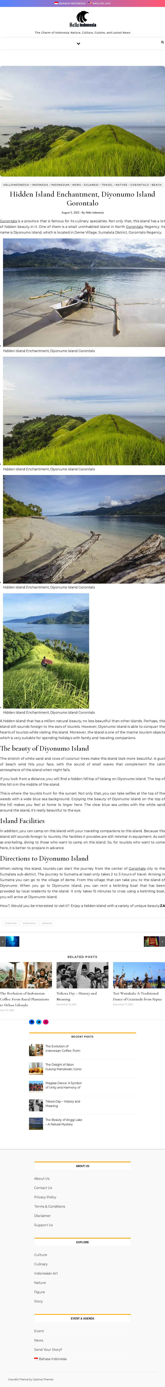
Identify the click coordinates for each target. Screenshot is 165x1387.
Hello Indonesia (95, 212)
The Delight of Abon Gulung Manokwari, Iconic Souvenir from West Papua (63, 1067)
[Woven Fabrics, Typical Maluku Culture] (156, 941)
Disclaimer (42, 1216)
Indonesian (60, 184)
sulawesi (47, 923)
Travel (107, 184)
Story (38, 1301)
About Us (41, 1179)
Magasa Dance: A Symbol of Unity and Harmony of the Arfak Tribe (63, 1085)
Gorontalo (139, 184)
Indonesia (40, 184)
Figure (39, 1292)
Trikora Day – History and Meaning (62, 1104)
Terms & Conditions (49, 1206)
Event (39, 1331)
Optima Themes (43, 1379)
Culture (40, 1255)
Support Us (43, 1225)
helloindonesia (16, 184)
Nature (122, 184)
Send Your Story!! (48, 1350)
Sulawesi (91, 184)
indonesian (29, 923)
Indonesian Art (46, 1273)
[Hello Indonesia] (82, 20)
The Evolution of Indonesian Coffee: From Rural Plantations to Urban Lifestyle (24, 999)
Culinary (41, 1264)
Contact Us (43, 1188)
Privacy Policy (45, 1197)
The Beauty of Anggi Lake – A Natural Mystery (63, 1122)
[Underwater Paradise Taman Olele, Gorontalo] (9, 941)
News (76, 184)
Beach (157, 184)
